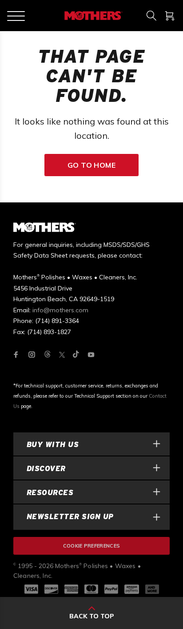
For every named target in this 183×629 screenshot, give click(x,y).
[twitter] (62, 355)
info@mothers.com (60, 310)
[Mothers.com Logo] (93, 15)
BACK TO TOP (91, 616)
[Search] (151, 15)
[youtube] (91, 354)
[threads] (47, 355)
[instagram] (32, 354)
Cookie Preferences (91, 546)
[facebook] (16, 354)
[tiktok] (76, 355)
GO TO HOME (92, 165)
